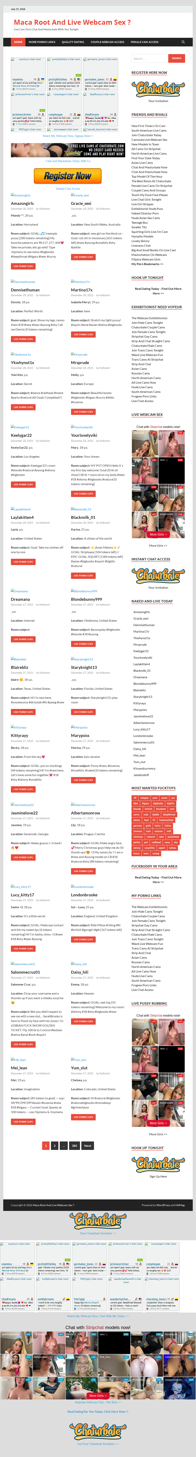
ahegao (144, 797)
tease (136, 853)
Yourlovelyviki (84, 435)
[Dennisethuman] (38, 281)
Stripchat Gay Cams (144, 336)
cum (172, 808)
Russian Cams (140, 373)
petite (136, 842)
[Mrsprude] (98, 354)
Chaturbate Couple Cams (148, 327)
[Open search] (183, 42)
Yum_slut (79, 1067)
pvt (146, 842)
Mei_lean (19, 1067)
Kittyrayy (19, 735)
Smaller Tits (139, 227)
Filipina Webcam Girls (145, 259)
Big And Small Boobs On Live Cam (153, 250)
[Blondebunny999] (98, 590)
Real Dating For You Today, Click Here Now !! (98, 1411)
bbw (135, 803)
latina (168, 825)
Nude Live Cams (142, 387)
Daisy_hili (79, 972)
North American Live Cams (149, 153)
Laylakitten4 (22, 517)
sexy (167, 842)
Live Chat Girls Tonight (146, 199)
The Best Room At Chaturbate (151, 181)
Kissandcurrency (144, 768)
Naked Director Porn (145, 213)
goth (148, 825)
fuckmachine (166, 820)
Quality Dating (73, 42)
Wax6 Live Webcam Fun (147, 355)
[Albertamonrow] (98, 804)
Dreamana (20, 599)
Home (18, 42)
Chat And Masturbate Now (149, 167)
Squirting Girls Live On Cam (149, 231)
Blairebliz (19, 667)
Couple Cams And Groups (148, 190)
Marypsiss (80, 735)
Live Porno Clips (22, 265)
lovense (137, 831)
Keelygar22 (21, 435)
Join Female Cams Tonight (148, 332)
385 (74, 1145)
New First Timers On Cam (148, 126)
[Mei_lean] (38, 1059)
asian (164, 797)
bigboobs (158, 803)
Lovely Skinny (140, 241)
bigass (145, 803)
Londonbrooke (84, 894)
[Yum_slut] (98, 1059)
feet (146, 820)
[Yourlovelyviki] (98, 426)
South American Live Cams (149, 130)
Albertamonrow (85, 812)
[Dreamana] (38, 590)
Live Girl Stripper (142, 204)
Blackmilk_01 (83, 517)
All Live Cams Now (143, 382)
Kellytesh (44, 208)
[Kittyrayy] (38, 727)
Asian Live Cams (142, 162)
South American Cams (146, 391)
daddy (155, 814)
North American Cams (146, 378)
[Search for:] (158, 58)
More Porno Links (42, 42)
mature (159, 831)
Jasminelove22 (24, 812)
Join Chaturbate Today (146, 135)
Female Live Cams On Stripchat (151, 185)
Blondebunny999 (86, 599)
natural (151, 836)
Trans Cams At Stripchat (147, 359)
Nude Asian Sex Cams (145, 218)
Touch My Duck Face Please (149, 195)
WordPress (163, 1205)
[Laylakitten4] (38, 509)
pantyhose (173, 836)
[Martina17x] (98, 281)
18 (134, 797)
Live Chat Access (142, 401)
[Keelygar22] (38, 426)
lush (148, 831)
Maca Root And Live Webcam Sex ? (72, 22)
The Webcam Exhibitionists (149, 318)
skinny (137, 847)
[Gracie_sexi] (98, 195)
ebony (136, 820)
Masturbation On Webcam (149, 254)
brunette (161, 808)
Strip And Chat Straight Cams (150, 341)
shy (176, 842)
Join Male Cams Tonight (147, 322)
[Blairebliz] (38, 659)
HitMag (180, 1205)
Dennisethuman (25, 289)
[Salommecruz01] (38, 963)
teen (146, 853)
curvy (136, 814)
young (156, 853)
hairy (158, 825)
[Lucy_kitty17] (38, 886)
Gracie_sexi (81, 203)
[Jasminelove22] (38, 804)
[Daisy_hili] (98, 963)
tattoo (172, 847)
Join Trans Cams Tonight (147, 350)
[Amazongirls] (38, 195)
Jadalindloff (141, 775)
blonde (137, 808)
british (148, 808)
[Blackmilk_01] (98, 509)
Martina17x (81, 289)
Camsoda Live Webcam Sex (149, 139)
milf (169, 831)
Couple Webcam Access (107, 42)
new (161, 836)
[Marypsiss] (98, 727)
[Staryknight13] (98, 659)
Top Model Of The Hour (147, 176)
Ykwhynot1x (22, 362)
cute (146, 814)
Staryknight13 (84, 667)
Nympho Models (142, 236)
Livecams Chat (141, 245)
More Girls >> (158, 545)
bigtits (170, 803)
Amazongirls (22, 203)
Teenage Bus (139, 222)
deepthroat (169, 814)
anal (155, 797)
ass (173, 797)
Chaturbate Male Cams (146, 345)
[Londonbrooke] (98, 886)
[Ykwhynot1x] (38, 354)
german (137, 825)
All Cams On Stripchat (146, 149)
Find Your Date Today (145, 158)
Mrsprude (80, 362)
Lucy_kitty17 (22, 894)
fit (154, 820)
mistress (138, 836)
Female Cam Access (144, 42)
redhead (156, 842)
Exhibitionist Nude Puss (147, 208)
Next (87, 1145)
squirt (162, 847)
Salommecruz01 (25, 972)
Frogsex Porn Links (144, 396)
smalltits (150, 847)
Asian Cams (139, 368)
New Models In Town (145, 144)
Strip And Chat (141, 364)
